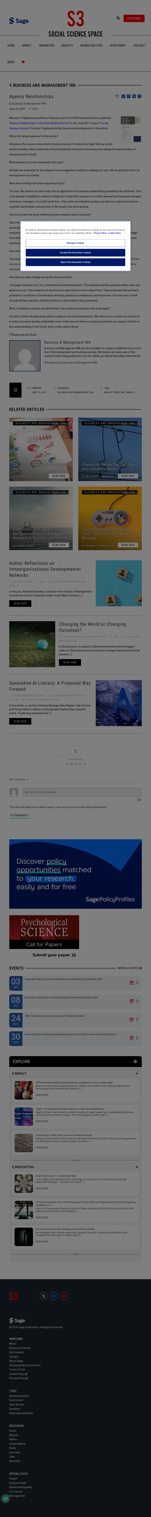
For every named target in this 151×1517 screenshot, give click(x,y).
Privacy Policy (100, 233)
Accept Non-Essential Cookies (75, 252)
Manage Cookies (75, 243)
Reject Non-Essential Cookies (76, 262)
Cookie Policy (114, 233)
